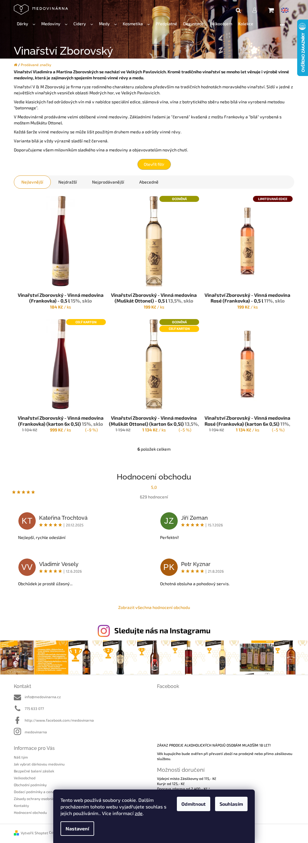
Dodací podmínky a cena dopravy (41, 792)
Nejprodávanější (108, 181)
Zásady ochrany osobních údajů (40, 798)
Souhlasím (231, 804)
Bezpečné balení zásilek (34, 771)
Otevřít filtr (154, 164)
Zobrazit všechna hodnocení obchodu (154, 607)
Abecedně (149, 181)
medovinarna (36, 732)
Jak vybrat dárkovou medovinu (39, 764)
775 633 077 (34, 708)
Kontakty (21, 805)
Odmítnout (193, 804)
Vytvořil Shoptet (34, 833)
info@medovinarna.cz (43, 697)
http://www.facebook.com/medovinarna (59, 720)
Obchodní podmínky (30, 785)
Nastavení (77, 828)
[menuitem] (26, 24)
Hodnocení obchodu (30, 812)
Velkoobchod (24, 778)
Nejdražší (67, 181)
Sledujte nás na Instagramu (162, 630)
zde (139, 813)
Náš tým (21, 757)
